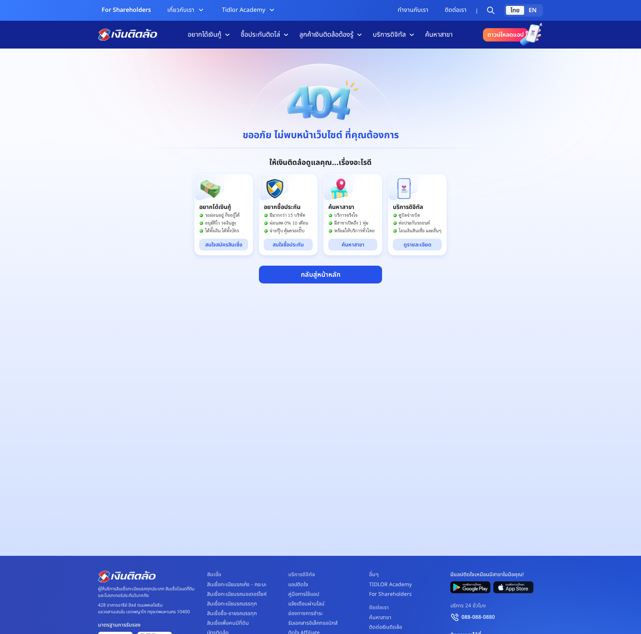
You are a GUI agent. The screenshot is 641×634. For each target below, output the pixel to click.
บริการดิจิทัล (389, 35)
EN (533, 10)
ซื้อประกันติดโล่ (260, 35)
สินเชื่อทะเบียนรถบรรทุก (232, 604)
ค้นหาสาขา (439, 35)
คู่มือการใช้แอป (303, 594)
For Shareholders (126, 10)
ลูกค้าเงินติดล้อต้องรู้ (326, 35)
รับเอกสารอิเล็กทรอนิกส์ (313, 623)
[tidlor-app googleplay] (470, 587)
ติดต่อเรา (456, 10)
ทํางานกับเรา (413, 10)
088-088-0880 (478, 617)
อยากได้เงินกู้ (204, 35)
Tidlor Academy (243, 10)
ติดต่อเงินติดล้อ (385, 627)
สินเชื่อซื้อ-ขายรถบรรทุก (232, 613)
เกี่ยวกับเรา (180, 10)
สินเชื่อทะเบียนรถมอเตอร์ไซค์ (237, 594)
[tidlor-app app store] (513, 587)
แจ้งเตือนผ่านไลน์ (306, 604)
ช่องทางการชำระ (305, 613)
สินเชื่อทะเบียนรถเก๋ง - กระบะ (237, 584)
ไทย (515, 10)
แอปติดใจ (298, 584)
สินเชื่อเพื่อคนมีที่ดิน (228, 623)
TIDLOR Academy (390, 584)
